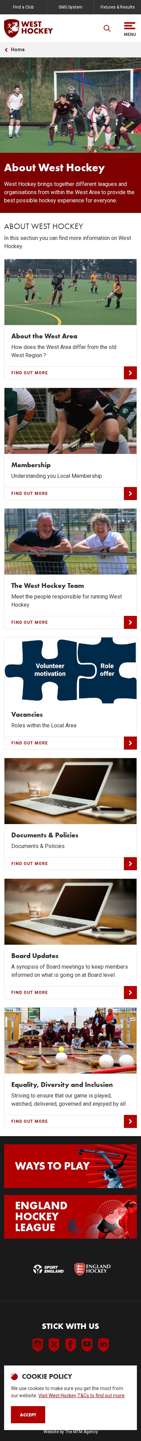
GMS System (70, 7)
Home (18, 49)
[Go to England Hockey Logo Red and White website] (92, 1269)
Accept (28, 1415)
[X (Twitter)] (54, 1345)
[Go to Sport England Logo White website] (48, 1269)
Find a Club (23, 7)
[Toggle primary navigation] (129, 28)
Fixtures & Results (118, 7)
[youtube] (87, 1345)
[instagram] (37, 1345)
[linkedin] (103, 1345)
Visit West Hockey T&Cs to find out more (81, 1395)
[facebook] (70, 1345)
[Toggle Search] (107, 28)
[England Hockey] (28, 28)
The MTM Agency (81, 1431)
